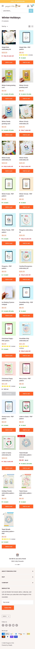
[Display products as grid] (29, 26)
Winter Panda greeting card (6, 122)
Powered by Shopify (7, 645)
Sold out (8, 393)
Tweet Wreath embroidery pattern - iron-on (25, 455)
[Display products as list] (32, 26)
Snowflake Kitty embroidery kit (24, 339)
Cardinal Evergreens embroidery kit (25, 267)
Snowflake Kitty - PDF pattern (26, 303)
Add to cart (8, 62)
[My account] (28, 6)
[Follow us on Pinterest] (10, 625)
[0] (32, 6)
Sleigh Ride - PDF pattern (24, 48)
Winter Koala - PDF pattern (8, 195)
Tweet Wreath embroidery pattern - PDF (8, 531)
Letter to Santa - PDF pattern (25, 417)
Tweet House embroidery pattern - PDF (25, 493)
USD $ (4, 616)
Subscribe (7, 607)
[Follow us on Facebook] (3, 625)
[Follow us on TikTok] (16, 625)
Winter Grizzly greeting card (23, 86)
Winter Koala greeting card (8, 86)
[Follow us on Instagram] (6, 625)
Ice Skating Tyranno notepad (8, 303)
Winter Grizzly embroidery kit (23, 122)
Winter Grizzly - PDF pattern (25, 195)
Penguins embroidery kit (26, 231)
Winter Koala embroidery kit (6, 159)
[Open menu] (3, 6)
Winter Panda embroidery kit (23, 159)
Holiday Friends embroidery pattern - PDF (8, 493)
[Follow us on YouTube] (13, 625)
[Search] (31, 11)
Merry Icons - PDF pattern (25, 379)
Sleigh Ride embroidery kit (6, 48)
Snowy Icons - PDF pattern (8, 417)
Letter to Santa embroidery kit (6, 454)
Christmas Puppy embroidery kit (7, 379)
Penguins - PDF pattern (7, 267)
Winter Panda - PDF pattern (8, 231)
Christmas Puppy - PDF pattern (7, 339)
